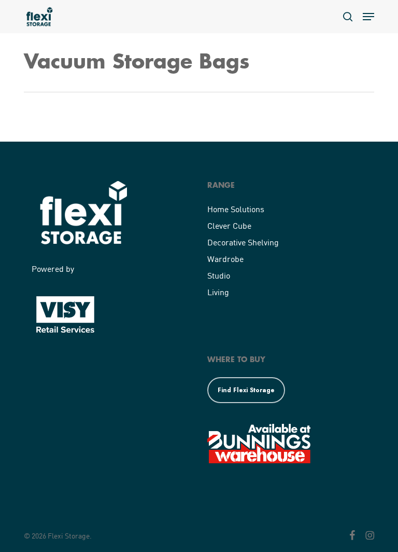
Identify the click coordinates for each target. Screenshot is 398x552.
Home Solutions (235, 209)
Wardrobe (225, 259)
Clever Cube (229, 225)
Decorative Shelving (243, 242)
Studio (218, 275)
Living (218, 292)
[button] (368, 16)
